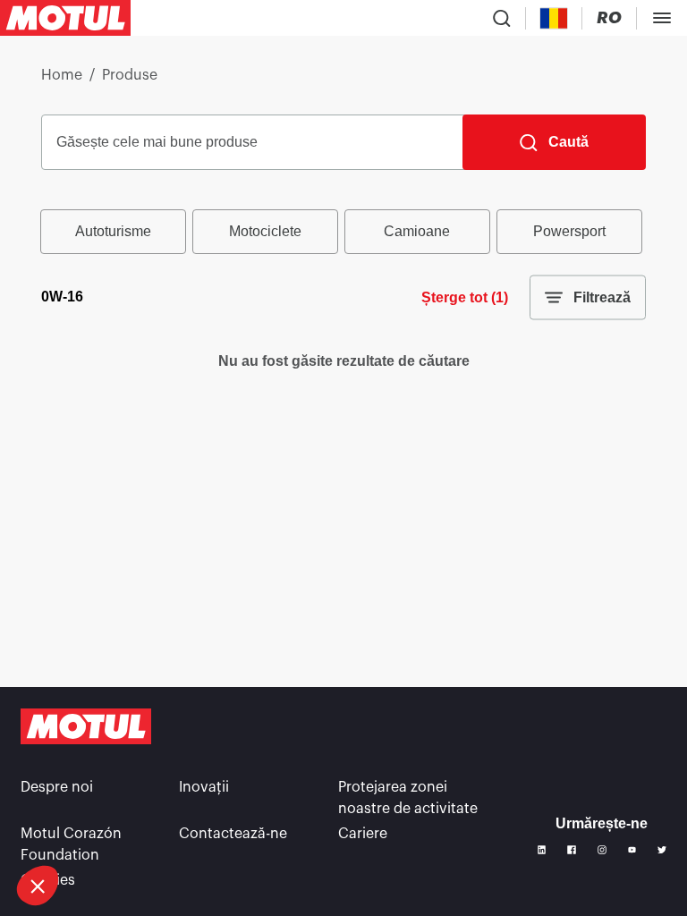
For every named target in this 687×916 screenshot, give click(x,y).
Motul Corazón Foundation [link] (71, 844)
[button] (37, 885)
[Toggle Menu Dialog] (662, 18)
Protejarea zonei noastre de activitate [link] (408, 798)
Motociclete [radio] (265, 231)
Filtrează (602, 297)
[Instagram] (602, 849)
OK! (133, 825)
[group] (343, 232)
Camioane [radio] (417, 231)
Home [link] (61, 75)
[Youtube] (632, 849)
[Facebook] (571, 849)
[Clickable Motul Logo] (65, 18)
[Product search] (502, 18)
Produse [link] (129, 75)
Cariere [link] (362, 834)
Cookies (48, 880)
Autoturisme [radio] (113, 231)
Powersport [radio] (569, 231)
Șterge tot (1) (464, 297)
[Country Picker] (554, 18)
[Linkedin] (542, 849)
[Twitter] (661, 849)
